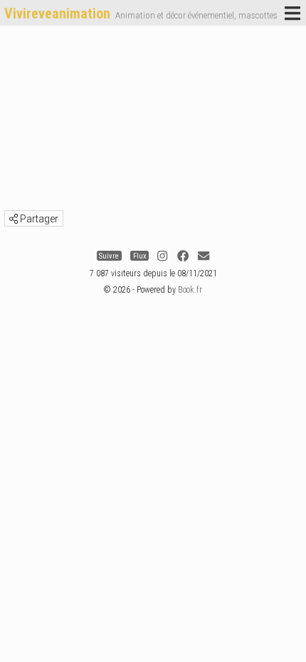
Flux (140, 256)
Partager (38, 218)
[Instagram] (162, 256)
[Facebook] (183, 256)
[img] (13, 219)
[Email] (203, 256)
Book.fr (190, 290)
